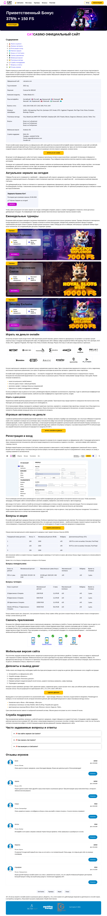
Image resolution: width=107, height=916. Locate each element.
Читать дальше (27, 254)
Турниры (37, 3)
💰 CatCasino (19, 3)
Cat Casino (41, 891)
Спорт (67, 891)
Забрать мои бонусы (53, 528)
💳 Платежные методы (16, 60)
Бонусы (44, 3)
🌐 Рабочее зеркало (15, 51)
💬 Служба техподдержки (17, 62)
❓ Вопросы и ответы (15, 65)
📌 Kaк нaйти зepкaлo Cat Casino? (28, 733)
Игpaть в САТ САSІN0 (53, 153)
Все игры (28, 3)
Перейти (12, 204)
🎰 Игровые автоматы (16, 46)
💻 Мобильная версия (16, 58)
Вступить (14, 254)
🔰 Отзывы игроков (15, 67)
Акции (59, 891)
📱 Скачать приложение (16, 55)
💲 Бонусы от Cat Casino (16, 53)
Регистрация (97, 2)
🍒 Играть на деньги (15, 44)
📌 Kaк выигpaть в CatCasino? (26, 746)
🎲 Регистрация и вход (16, 48)
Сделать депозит (53, 692)
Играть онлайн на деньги (53, 430)
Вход (87, 2)
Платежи (52, 3)
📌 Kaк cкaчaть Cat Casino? (25, 740)
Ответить (93, 773)
